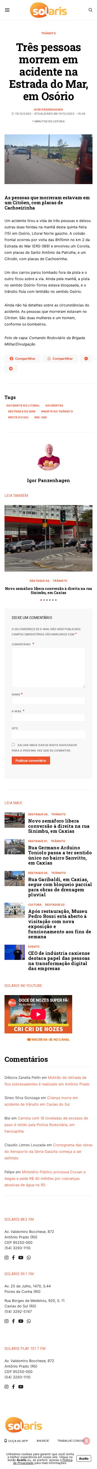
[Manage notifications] (86, 1440)
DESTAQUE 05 (38, 873)
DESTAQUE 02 (55, 904)
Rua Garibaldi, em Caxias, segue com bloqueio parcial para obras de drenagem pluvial (60, 887)
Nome (17, 694)
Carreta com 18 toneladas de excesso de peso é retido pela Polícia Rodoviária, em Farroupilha (46, 1125)
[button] (41, 600)
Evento (33, 946)
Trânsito (48, 33)
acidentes (55, 405)
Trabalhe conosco (72, 1440)
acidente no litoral (24, 405)
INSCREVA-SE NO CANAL (50, 1039)
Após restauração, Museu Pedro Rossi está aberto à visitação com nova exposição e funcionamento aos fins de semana (59, 924)
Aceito (84, 1458)
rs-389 (41, 417)
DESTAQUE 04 (39, 580)
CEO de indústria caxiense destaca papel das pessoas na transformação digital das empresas (59, 960)
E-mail (18, 711)
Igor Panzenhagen (48, 109)
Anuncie (43, 1440)
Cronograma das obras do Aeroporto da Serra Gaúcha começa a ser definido (48, 1151)
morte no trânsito (58, 411)
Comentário (21, 644)
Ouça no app (17, 1441)
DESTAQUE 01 (37, 841)
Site (15, 728)
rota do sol (19, 417)
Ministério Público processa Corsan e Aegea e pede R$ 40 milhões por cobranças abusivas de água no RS (45, 1178)
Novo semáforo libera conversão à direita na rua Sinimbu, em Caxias (48, 590)
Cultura (35, 904)
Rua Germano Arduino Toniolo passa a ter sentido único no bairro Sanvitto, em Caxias (60, 855)
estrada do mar (22, 411)
